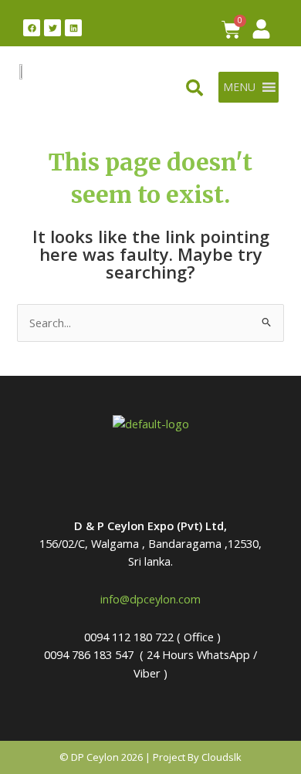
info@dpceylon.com (150, 599)
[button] (239, 87)
